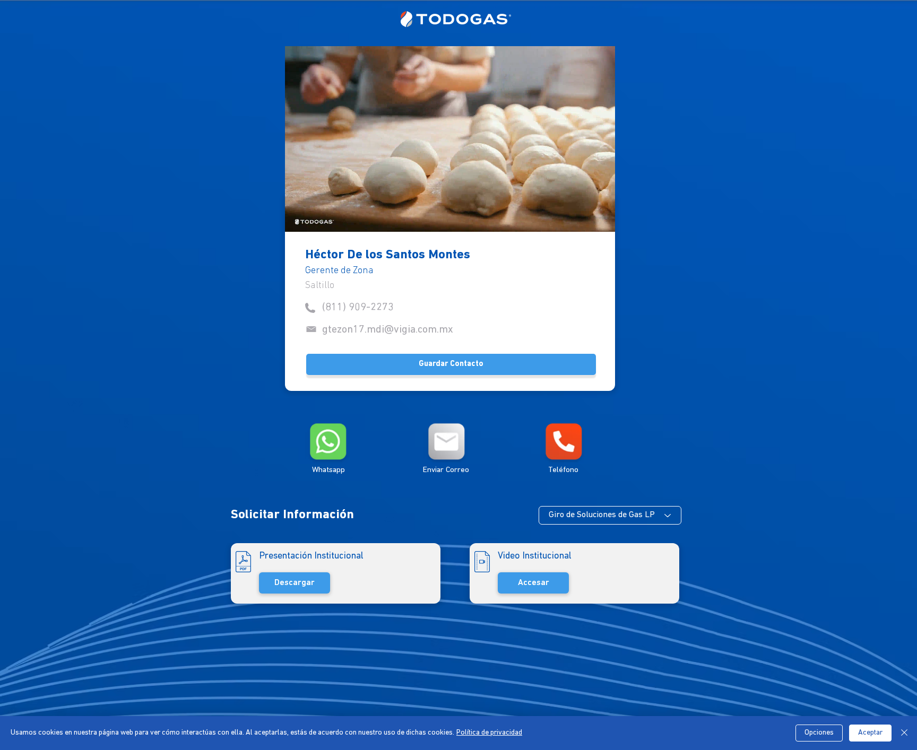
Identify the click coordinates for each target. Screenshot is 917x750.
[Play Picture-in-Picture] (583, 217)
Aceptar (870, 733)
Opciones (819, 733)
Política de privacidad (489, 733)
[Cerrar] (904, 733)
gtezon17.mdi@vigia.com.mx (387, 330)
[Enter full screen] (601, 217)
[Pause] (299, 217)
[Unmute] (317, 217)
